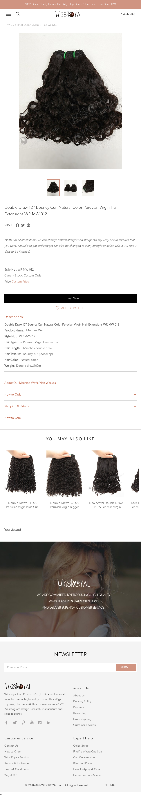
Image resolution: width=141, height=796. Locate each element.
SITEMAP (110, 785)
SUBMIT (125, 667)
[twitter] (15, 722)
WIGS (10, 24)
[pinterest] (23, 722)
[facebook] (6, 722)
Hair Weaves (49, 24)
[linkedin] (49, 722)
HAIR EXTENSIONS (28, 24)
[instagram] (40, 722)
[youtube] (32, 722)
